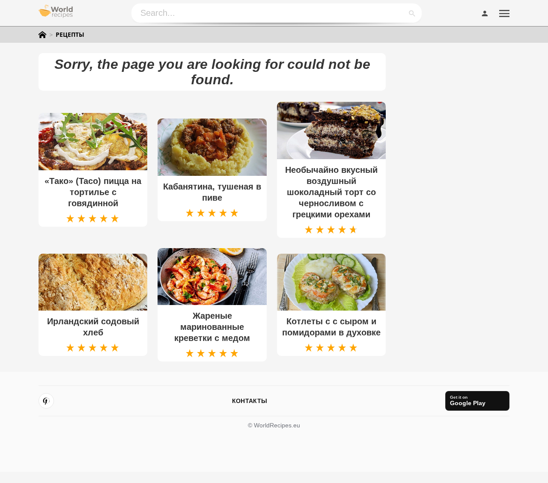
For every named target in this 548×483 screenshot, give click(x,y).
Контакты (249, 400)
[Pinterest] (46, 401)
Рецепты (70, 35)
